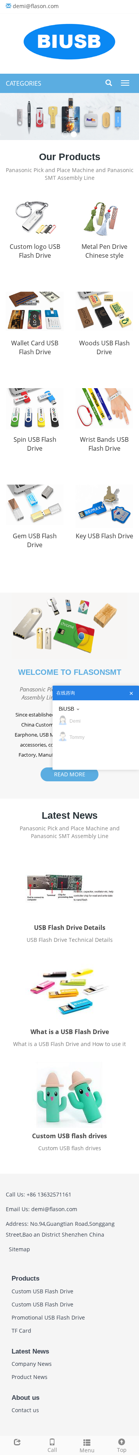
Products (25, 1278)
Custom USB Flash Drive (42, 1291)
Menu (87, 1450)
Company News (32, 1363)
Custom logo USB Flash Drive (35, 251)
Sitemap (19, 1249)
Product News (29, 1377)
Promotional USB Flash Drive (48, 1317)
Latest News (30, 1351)
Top (122, 1449)
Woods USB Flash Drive (104, 347)
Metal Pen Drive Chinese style (104, 251)
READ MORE (69, 774)
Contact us (25, 1410)
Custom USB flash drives (69, 1136)
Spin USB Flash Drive (35, 444)
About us (25, 1397)
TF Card (21, 1330)
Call (52, 1449)
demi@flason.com (36, 6)
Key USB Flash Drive (104, 536)
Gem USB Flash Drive (35, 540)
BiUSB (66, 709)
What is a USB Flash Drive (70, 1031)
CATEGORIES (23, 83)
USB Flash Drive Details (69, 927)
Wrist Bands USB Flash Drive (104, 444)
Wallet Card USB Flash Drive (34, 347)
